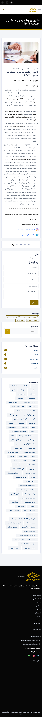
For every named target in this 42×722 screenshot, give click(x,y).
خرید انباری (32, 469)
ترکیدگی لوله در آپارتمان (28, 527)
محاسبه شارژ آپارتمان (29, 444)
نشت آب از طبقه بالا (29, 531)
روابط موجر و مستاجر (32, 320)
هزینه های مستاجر (21, 477)
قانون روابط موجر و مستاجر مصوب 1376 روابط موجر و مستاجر (22, 317)
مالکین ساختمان (15, 494)
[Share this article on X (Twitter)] (29, 244)
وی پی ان (24, 427)
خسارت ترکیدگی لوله (29, 510)
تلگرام (33, 427)
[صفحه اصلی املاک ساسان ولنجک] (23, 9)
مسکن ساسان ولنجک (29, 402)
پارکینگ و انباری (31, 465)
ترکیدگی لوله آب (12, 527)
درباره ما (38, 620)
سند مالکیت (15, 386)
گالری (39, 616)
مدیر (17, 444)
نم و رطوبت (32, 506)
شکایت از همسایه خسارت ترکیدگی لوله (24, 540)
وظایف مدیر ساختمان (29, 502)
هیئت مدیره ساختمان (29, 452)
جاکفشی (11, 456)
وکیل (34, 419)
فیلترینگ (21, 423)
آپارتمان (33, 431)
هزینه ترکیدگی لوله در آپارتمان (27, 535)
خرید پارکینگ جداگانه (18, 469)
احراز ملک (22, 390)
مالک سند (20, 398)
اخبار (36, 354)
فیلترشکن (10, 423)
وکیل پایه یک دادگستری (20, 419)
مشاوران (38, 606)
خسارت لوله (21, 506)
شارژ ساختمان (31, 440)
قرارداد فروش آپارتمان (29, 415)
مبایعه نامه (32, 406)
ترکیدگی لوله (31, 515)
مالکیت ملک (32, 398)
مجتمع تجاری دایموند (29, 548)
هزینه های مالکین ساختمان (28, 498)
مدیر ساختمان (31, 448)
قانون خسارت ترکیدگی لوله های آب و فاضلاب (23, 519)
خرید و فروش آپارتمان (18, 406)
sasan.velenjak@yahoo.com (29, 640)
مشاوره (3, 10)
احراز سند (32, 390)
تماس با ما (37, 623)
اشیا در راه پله (23, 456)
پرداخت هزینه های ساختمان (27, 485)
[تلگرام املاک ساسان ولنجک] (11, 2)
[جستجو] (7, 331)
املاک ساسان (37, 599)
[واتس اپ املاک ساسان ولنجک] (2, 2)
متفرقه (36, 368)
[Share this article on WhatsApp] (17, 244)
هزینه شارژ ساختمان (16, 440)
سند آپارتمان (21, 394)
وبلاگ (39, 602)
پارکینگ (24, 460)
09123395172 (35, 637)
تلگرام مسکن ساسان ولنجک (26, 234)
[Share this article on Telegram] (21, 244)
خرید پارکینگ (17, 465)
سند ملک (32, 394)
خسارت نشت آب (30, 523)
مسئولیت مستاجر (30, 481)
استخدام (38, 613)
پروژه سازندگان (33, 359)
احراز (13, 390)
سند (34, 386)
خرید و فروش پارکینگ (14, 473)
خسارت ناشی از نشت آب (14, 523)
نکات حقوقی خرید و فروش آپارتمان (25, 411)
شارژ (12, 436)
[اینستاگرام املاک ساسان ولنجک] (7, 2)
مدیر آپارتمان (15, 502)
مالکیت (26, 386)
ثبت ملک (38, 609)
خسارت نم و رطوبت (14, 510)
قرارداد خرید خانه (14, 415)
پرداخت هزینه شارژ (30, 494)
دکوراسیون (34, 363)
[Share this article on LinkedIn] (25, 244)
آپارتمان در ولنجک (13, 402)
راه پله (33, 456)
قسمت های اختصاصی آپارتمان (27, 436)
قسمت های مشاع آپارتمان (19, 431)
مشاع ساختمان (12, 427)
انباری (15, 460)
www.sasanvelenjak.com (30, 644)
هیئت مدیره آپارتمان (12, 452)
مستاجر (33, 477)
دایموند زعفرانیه (14, 548)
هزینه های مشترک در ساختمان (27, 490)
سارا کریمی (32, 423)
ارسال (34, 302)
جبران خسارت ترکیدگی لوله (28, 544)
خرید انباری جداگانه (30, 473)
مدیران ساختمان (18, 448)
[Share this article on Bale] (13, 244)
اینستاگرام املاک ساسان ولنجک (25, 229)
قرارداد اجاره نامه (20, 320)
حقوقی (36, 350)
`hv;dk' (33, 460)
